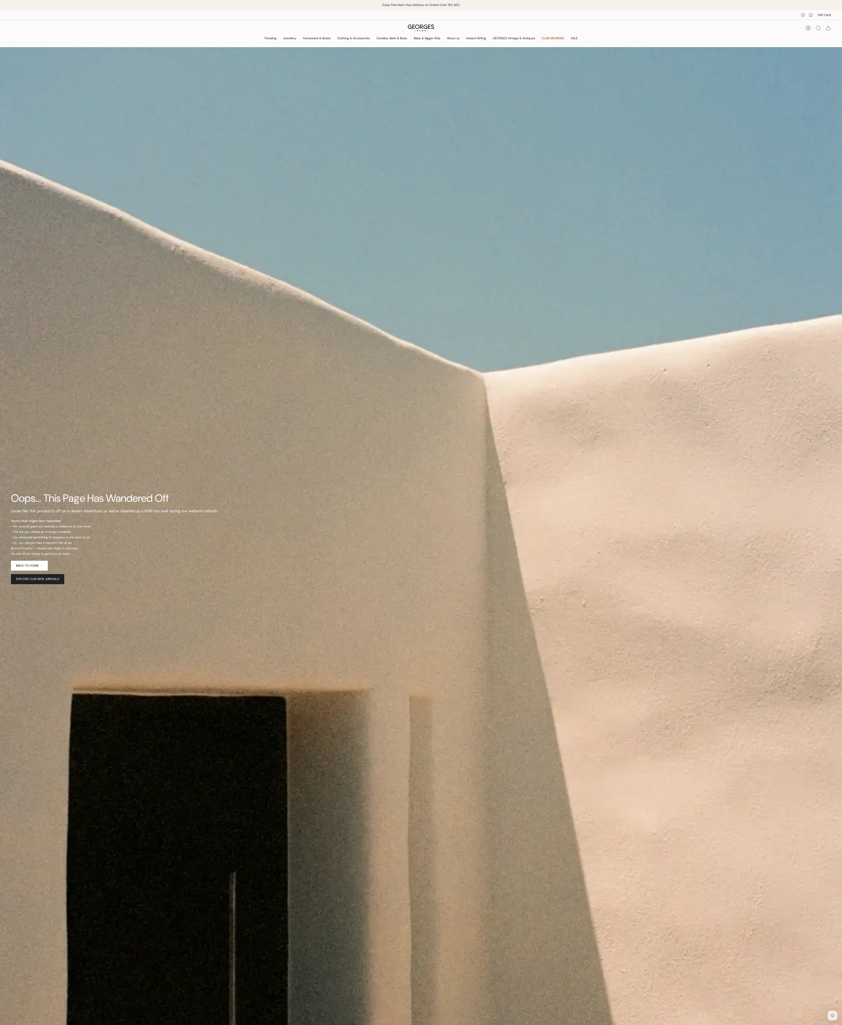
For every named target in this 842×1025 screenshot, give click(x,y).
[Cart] (828, 28)
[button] (270, 38)
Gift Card (824, 15)
